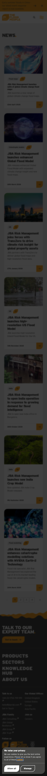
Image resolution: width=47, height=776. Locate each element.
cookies (19, 760)
